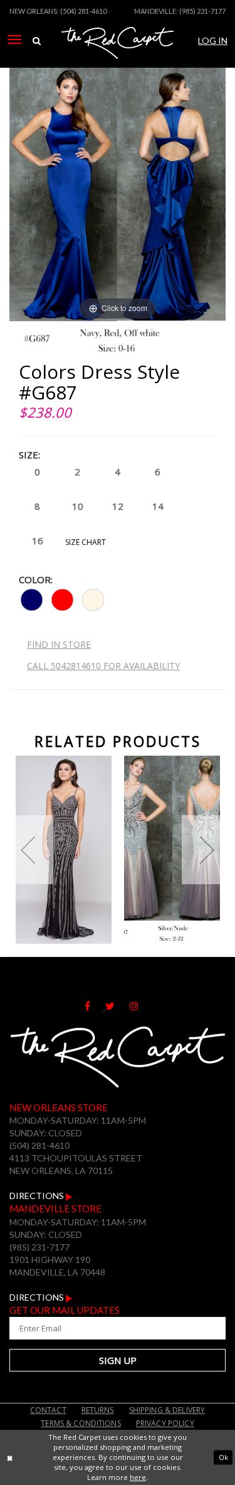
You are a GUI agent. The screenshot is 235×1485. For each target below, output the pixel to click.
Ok (223, 1457)
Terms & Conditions (81, 1423)
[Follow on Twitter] (117, 1006)
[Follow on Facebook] (95, 1006)
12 (117, 506)
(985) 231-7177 (202, 11)
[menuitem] (14, 39)
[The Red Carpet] (117, 58)
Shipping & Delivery (167, 1410)
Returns (97, 1410)
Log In (212, 40)
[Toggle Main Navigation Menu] (14, 39)
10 (77, 506)
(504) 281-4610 (83, 11)
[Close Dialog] (10, 1458)
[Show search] (36, 41)
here (138, 1477)
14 (158, 506)
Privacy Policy (165, 1423)
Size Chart (85, 542)
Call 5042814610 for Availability (103, 666)
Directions (37, 1195)
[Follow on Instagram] (140, 1006)
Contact (48, 1410)
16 (37, 540)
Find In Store (59, 644)
